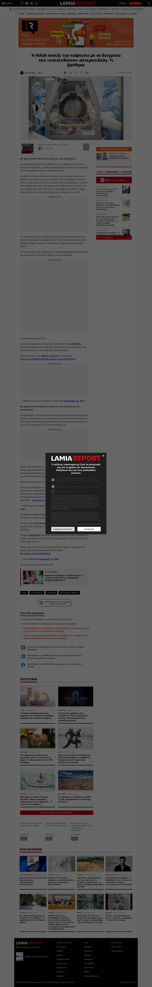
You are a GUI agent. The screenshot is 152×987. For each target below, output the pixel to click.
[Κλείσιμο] (103, 455)
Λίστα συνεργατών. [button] (76, 509)
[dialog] (76, 493)
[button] (76, 491)
